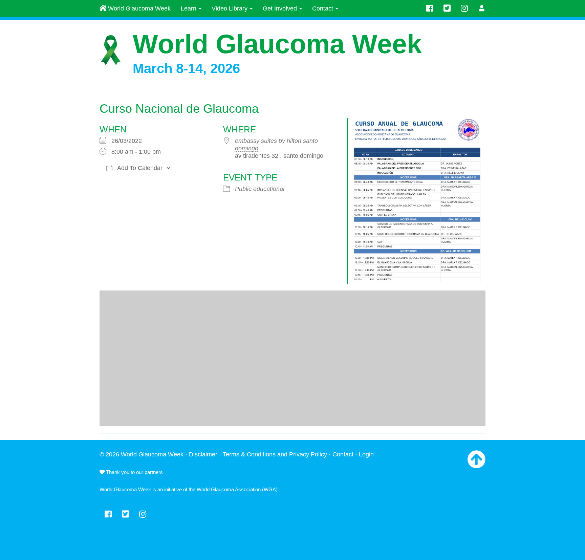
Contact (323, 8)
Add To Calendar (139, 168)
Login (366, 454)
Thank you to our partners (134, 472)
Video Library (230, 8)
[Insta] (464, 8)
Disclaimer (203, 454)
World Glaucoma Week (138, 8)
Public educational (259, 189)
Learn (189, 8)
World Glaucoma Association (229, 489)
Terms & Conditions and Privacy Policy (275, 454)
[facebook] (429, 8)
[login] (482, 8)
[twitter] (447, 8)
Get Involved (281, 8)
